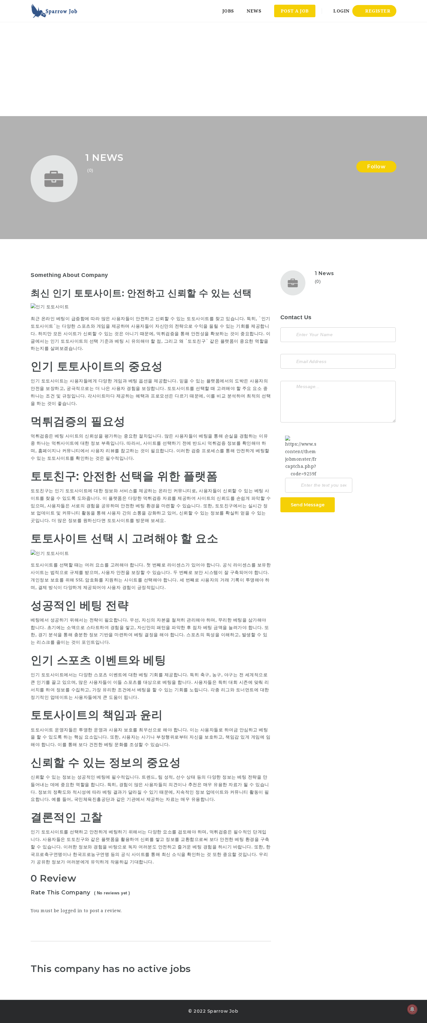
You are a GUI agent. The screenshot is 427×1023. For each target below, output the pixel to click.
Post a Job (295, 10)
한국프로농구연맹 (91, 854)
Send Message (307, 505)
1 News (324, 273)
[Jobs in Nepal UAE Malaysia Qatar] (54, 11)
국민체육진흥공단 (92, 799)
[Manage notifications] (412, 1009)
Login (340, 10)
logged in (72, 910)
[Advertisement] (213, 69)
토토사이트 (118, 520)
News (254, 10)
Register (377, 10)
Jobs (228, 10)
